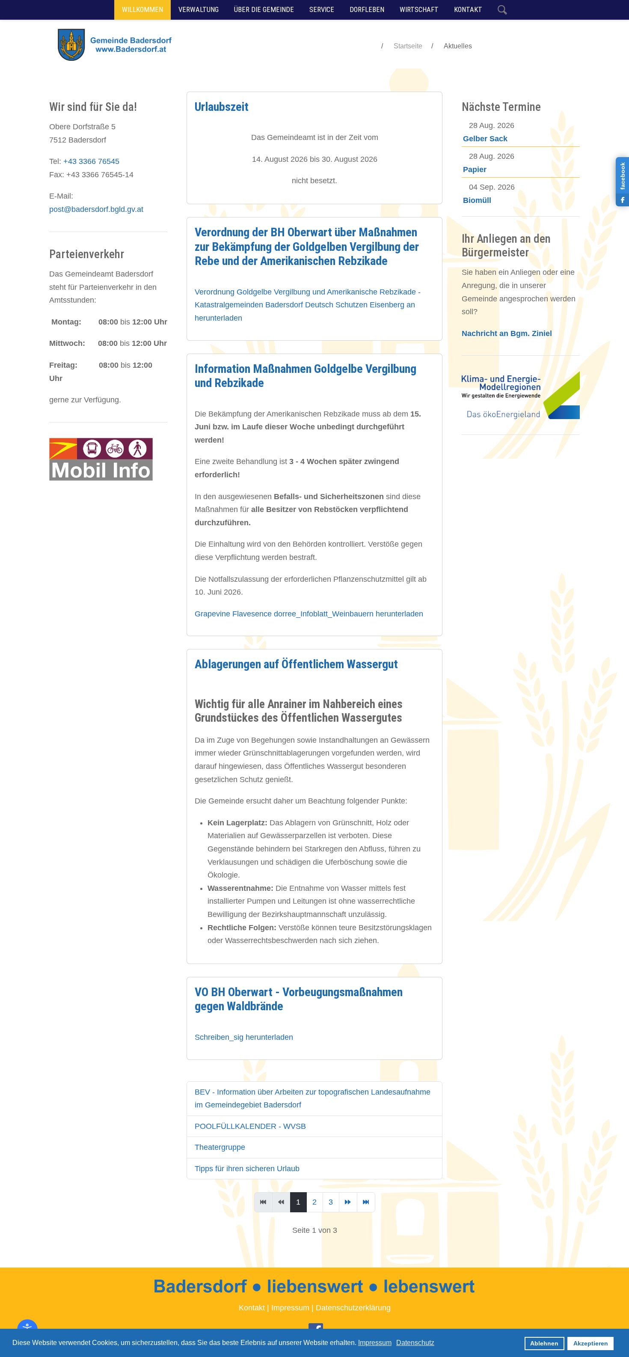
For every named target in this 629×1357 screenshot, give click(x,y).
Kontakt (252, 1307)
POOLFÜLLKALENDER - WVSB (250, 1126)
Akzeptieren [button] (590, 1343)
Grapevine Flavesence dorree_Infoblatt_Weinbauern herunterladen (309, 614)
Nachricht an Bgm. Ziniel (507, 333)
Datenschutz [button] (415, 1342)
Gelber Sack (485, 138)
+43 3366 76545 (91, 161)
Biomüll (477, 200)
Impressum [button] (375, 1342)
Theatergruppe (220, 1147)
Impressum (290, 1307)
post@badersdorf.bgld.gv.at (96, 209)
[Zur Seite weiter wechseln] (348, 1202)
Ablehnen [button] (544, 1343)
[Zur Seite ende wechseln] (366, 1202)
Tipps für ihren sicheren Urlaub (247, 1168)
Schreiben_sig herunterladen (244, 1037)
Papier (475, 169)
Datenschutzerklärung (353, 1307)
